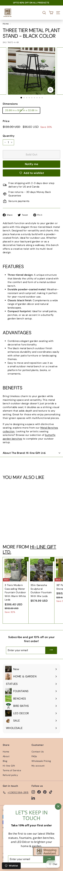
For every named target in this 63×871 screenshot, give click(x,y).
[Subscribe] (51, 650)
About (6, 756)
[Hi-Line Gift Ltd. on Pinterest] (45, 792)
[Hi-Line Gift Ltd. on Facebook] (39, 792)
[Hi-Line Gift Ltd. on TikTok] (50, 792)
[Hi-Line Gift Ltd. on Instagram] (33, 792)
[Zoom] (50, 90)
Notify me (31, 164)
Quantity (8, 136)
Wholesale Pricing (41, 761)
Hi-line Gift (9, 765)
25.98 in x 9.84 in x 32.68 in (21, 110)
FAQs (34, 756)
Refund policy (10, 775)
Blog (5, 761)
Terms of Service (12, 770)
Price (6, 121)
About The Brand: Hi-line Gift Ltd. (24, 453)
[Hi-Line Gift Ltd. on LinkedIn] (33, 798)
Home (6, 23)
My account (38, 765)
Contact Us (38, 751)
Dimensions (10, 103)
